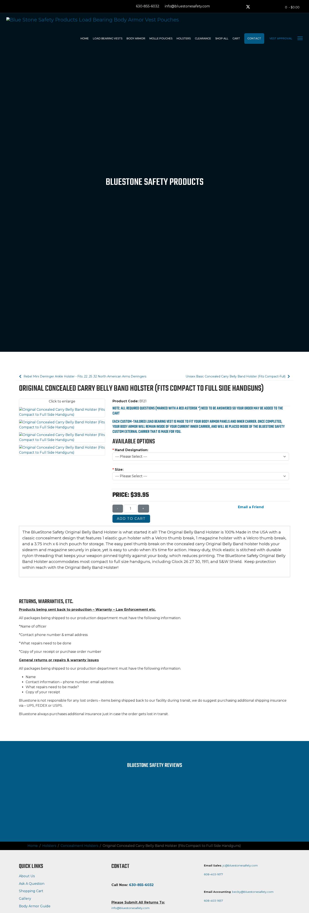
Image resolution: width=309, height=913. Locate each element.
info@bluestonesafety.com (187, 6)
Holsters (184, 38)
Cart (236, 38)
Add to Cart (131, 519)
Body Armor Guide (34, 906)
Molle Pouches (160, 38)
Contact (254, 38)
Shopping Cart (31, 891)
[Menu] (300, 38)
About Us (27, 876)
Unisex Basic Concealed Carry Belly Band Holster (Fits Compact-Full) (236, 376)
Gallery (25, 899)
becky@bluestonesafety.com (252, 891)
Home (85, 38)
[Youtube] (256, 6)
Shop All (221, 38)
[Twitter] (248, 6)
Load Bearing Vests (107, 38)
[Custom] (263, 6)
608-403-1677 (213, 874)
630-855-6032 (147, 6)
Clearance (203, 38)
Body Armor (136, 38)
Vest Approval (280, 38)
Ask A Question (31, 884)
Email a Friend (250, 507)
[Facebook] (240, 6)
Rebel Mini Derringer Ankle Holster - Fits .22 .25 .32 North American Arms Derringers (84, 376)
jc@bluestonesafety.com (240, 865)
